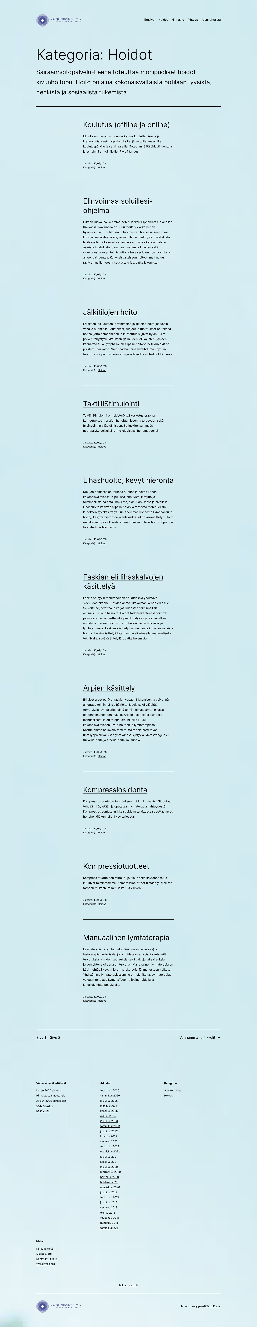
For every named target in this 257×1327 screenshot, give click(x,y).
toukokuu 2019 (109, 1197)
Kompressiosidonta (115, 789)
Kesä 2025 (43, 1110)
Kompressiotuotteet (116, 866)
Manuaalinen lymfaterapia (126, 937)
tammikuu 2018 (109, 1227)
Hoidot (163, 19)
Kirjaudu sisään (45, 1248)
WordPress (213, 1306)
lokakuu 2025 (108, 1105)
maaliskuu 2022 (110, 1151)
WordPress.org (45, 1263)
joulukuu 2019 (108, 1192)
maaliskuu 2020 (110, 1187)
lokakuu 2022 (108, 1136)
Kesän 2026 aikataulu (49, 1090)
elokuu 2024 (108, 1115)
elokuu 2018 (107, 1212)
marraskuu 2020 (110, 1171)
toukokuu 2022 (109, 1146)
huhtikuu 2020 (109, 1182)
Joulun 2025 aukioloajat (51, 1100)
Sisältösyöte (44, 1253)
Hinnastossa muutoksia (50, 1095)
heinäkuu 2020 (109, 1176)
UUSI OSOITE (44, 1105)
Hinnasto (178, 19)
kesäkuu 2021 (108, 1161)
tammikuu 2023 (110, 1126)
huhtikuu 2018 (109, 1222)
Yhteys (193, 19)
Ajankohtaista (211, 19)
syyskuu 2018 (108, 1207)
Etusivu (149, 19)
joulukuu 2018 (108, 1202)
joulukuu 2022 (109, 1131)
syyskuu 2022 (109, 1141)
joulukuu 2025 (109, 1100)
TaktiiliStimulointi (111, 403)
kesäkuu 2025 (109, 1110)
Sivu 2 (55, 1037)
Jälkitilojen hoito (110, 312)
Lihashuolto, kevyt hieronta (128, 480)
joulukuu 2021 (108, 1156)
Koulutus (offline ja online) (126, 124)
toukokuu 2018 (109, 1217)
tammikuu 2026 (110, 1095)
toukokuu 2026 (109, 1090)
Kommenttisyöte (46, 1258)
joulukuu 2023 (109, 1121)
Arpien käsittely (109, 688)
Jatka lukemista (147, 262)
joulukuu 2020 (109, 1166)
